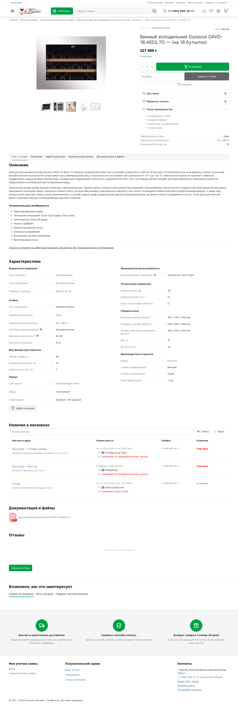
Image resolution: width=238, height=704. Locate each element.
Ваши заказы (72, 669)
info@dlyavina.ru (186, 685)
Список (204, 431)
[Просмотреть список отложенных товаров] (211, 11)
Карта (220, 431)
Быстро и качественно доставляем (42, 635)
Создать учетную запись (22, 673)
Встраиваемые (64, 275)
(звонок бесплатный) (200, 677)
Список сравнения (75, 679)
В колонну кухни (65, 283)
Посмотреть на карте (189, 689)
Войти (12, 668)
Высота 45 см (63, 291)
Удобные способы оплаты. (119, 635)
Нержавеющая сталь (67, 383)
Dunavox (172, 360)
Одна (59, 315)
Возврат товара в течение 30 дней (196, 635)
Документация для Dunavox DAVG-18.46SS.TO (44, 517)
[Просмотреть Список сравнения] (204, 11)
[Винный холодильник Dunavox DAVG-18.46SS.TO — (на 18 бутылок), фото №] (71, 63)
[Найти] (154, 11)
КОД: (218, 29)
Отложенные (72, 674)
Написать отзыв (161, 28)
